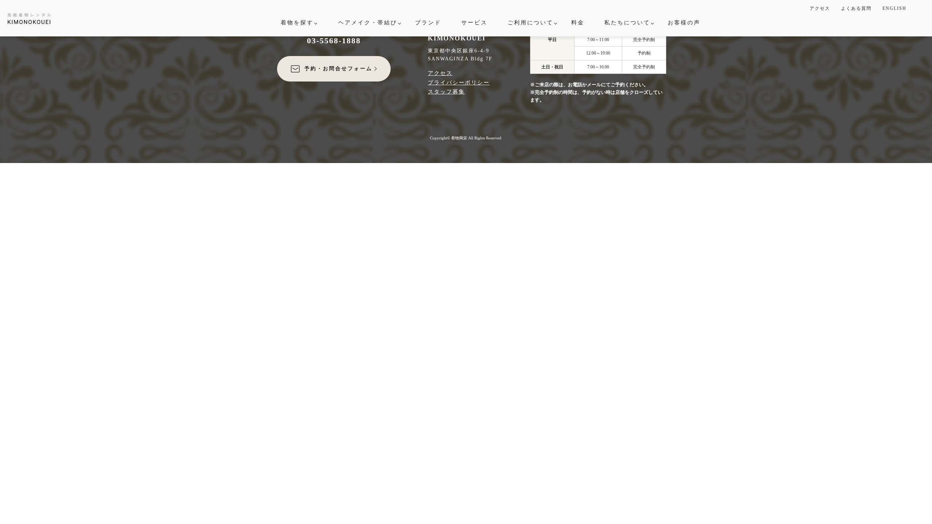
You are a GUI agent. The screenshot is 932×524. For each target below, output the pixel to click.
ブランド (428, 22)
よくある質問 (856, 8)
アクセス (820, 8)
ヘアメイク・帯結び (367, 22)
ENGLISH (894, 8)
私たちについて (627, 22)
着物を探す (297, 22)
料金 (577, 22)
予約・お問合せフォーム (338, 68)
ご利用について (530, 22)
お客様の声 (684, 22)
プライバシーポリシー (459, 83)
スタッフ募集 (446, 92)
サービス (474, 22)
